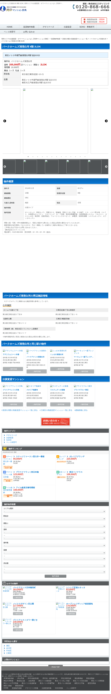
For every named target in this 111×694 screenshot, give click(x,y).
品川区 (9, 648)
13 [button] (85, 156)
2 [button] (33, 156)
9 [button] (66, 156)
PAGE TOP (56, 667)
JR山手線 (20, 678)
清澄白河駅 (43, 80)
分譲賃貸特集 (46, 688)
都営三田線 (8, 686)
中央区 (9, 651)
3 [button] (37, 156)
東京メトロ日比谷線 (80, 681)
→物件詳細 (13, 369)
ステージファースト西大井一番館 (30, 456)
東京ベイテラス (76, 472)
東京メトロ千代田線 (11, 683)
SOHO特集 (59, 688)
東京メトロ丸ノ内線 (62, 681)
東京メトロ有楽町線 (29, 683)
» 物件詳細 (18, 597)
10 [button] (70, 156)
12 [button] (80, 156)
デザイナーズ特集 (31, 688)
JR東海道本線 (9, 678)
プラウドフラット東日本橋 (27, 472)
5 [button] (47, 156)
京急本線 (31, 681)
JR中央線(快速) (33, 678)
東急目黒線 (90, 678)
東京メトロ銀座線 (44, 681)
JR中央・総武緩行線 (49, 678)
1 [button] (28, 156)
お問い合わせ (29, 32)
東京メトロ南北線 (64, 683)
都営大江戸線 (27, 82)
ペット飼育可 (9, 32)
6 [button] (51, 156)
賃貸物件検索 (29, 27)
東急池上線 (21, 681)
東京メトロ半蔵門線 (30, 80)
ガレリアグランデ (76, 456)
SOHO (8, 440)
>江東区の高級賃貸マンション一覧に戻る (56, 410)
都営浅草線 (92, 683)
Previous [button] (4, 121)
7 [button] (56, 156)
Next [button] (106, 121)
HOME (9, 27)
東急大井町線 (8, 681)
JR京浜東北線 (66, 678)
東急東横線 (79, 678)
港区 (8, 646)
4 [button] (42, 156)
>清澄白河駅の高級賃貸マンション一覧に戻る (19, 410)
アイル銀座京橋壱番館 (25, 487)
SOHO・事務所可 (86, 27)
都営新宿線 (19, 686)
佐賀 (35, 74)
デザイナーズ (48, 27)
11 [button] (75, 156)
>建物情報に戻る (81, 410)
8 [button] (61, 156)
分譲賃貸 (67, 27)
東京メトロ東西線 (97, 681)
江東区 (30, 74)
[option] (55, 121)
